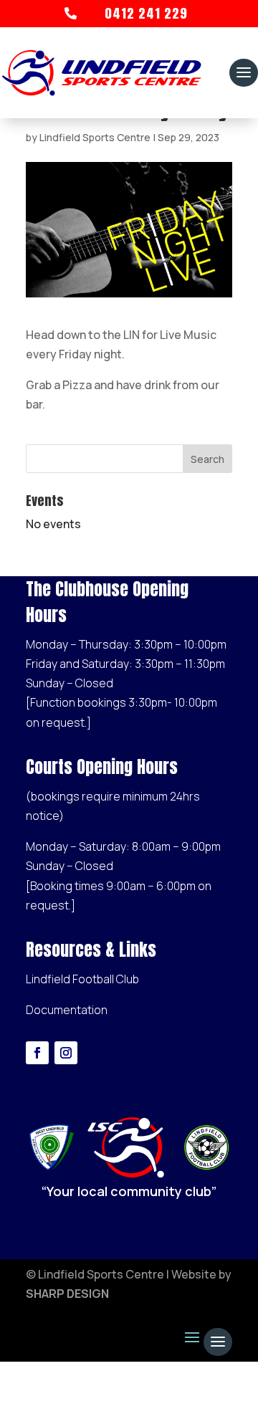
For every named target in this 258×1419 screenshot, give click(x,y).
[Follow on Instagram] (65, 1052)
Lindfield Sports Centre (94, 137)
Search (207, 459)
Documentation (67, 1010)
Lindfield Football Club (82, 979)
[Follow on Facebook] (37, 1052)
